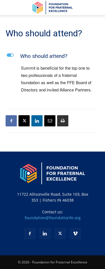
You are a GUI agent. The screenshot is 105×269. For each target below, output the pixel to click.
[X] (24, 120)
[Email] (49, 120)
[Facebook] (11, 120)
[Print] (62, 120)
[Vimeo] (75, 233)
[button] (9, 7)
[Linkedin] (37, 120)
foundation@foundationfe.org (53, 217)
